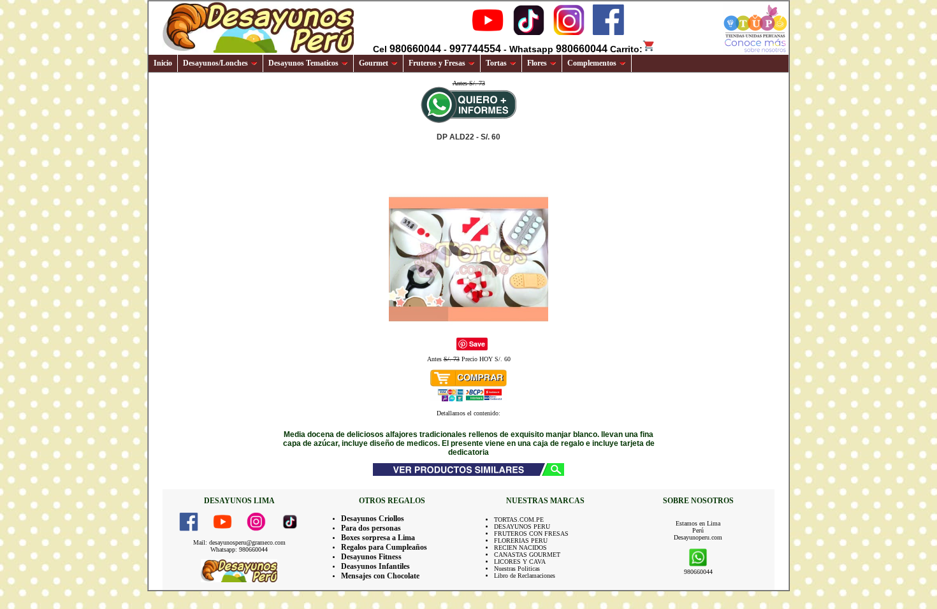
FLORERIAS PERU (521, 540)
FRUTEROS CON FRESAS (531, 533)
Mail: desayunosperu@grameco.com (239, 542)
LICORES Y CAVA (520, 561)
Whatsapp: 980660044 (239, 549)
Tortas (496, 63)
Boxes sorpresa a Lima (378, 537)
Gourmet (373, 63)
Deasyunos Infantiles (375, 566)
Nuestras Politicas (517, 568)
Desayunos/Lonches (215, 63)
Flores (537, 63)
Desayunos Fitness (371, 556)
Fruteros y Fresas (437, 63)
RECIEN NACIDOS (520, 547)
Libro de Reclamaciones (524, 575)
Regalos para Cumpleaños (384, 547)
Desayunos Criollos (372, 518)
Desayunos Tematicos (303, 63)
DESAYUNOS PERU (522, 526)
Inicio (163, 63)
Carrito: (626, 49)
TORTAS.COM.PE (519, 519)
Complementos (591, 63)
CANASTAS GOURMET (527, 554)
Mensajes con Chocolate (380, 575)
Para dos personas (371, 528)
